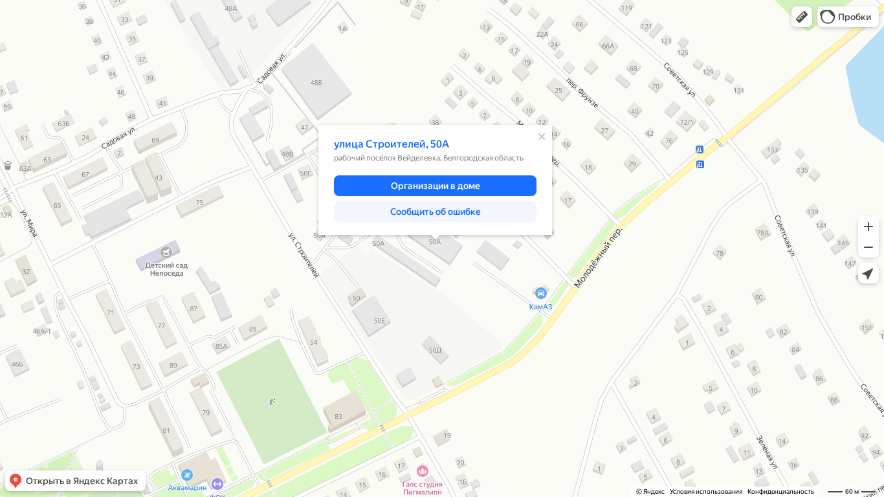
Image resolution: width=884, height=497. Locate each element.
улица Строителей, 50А (391, 144)
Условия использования (706, 491)
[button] (801, 16)
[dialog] (435, 180)
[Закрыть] (541, 136)
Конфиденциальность (780, 491)
